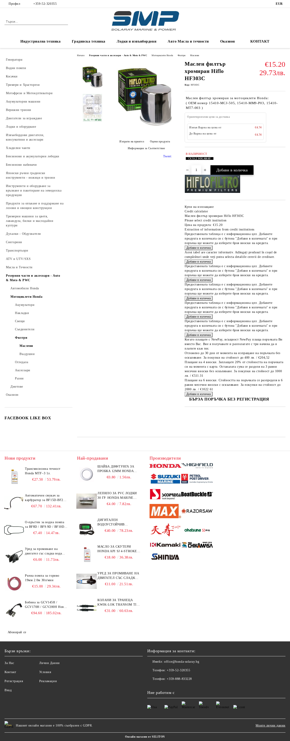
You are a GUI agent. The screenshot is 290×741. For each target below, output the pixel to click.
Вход (8, 690)
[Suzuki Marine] (165, 479)
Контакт (10, 672)
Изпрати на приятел (131, 141)
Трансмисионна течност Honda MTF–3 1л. (42, 471)
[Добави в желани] (282, 158)
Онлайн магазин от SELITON (145, 736)
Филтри (182, 55)
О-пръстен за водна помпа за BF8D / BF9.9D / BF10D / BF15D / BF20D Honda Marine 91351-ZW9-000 (45, 524)
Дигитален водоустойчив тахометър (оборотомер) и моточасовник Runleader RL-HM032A (117, 522)
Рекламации (48, 681)
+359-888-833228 (179, 679)
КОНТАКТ (260, 41)
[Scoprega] (165, 495)
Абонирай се (17, 632)
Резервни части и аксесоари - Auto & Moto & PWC (118, 55)
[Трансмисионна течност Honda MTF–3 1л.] (14, 477)
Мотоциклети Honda (162, 55)
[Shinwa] (165, 557)
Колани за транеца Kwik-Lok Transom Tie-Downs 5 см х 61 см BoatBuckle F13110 (118, 602)
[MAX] (165, 512)
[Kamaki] (165, 545)
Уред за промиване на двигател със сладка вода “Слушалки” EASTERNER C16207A (44, 551)
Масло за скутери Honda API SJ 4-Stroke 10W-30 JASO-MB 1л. (117, 549)
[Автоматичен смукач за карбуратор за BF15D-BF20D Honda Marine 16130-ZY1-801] (14, 503)
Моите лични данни (270, 725)
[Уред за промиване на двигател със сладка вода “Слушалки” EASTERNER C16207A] (14, 557)
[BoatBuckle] (197, 495)
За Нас (9, 663)
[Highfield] (197, 466)
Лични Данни (49, 663)
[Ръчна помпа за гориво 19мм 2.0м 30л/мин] (14, 583)
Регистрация (14, 681)
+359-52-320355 (45, 3)
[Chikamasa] (197, 545)
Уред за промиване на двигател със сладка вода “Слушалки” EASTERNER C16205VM (118, 576)
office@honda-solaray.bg (181, 661)
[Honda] (165, 466)
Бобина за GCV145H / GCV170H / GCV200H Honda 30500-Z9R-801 (46, 605)
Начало (81, 55)
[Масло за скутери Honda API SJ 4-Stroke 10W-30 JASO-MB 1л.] (86, 554)
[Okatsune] (197, 530)
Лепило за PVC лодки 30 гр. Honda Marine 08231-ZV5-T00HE (117, 496)
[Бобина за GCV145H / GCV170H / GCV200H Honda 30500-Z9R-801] (14, 610)
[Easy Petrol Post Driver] (197, 479)
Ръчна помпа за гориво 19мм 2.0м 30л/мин (42, 578)
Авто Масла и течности (188, 41)
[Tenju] (165, 530)
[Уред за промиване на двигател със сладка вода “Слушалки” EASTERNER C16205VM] (86, 581)
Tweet (167, 156)
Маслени (194, 55)
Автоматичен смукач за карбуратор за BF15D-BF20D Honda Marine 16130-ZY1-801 (46, 498)
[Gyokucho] (197, 511)
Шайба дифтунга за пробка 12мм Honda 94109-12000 (115, 469)
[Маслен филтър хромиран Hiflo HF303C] (144, 132)
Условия (45, 672)
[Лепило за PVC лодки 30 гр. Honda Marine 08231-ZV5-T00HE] (86, 501)
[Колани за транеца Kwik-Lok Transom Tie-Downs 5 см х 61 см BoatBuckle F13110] (86, 608)
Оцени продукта (160, 141)
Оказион (227, 41)
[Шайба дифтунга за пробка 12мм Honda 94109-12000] (86, 474)
